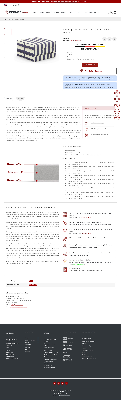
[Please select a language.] (6, 5)
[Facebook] (10, 5)
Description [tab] (9, 99)
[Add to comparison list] (109, 39)
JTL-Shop (64, 393)
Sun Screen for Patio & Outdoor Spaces (49, 12)
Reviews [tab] (20, 99)
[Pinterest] (16, 5)
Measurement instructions (99, 134)
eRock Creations (65, 395)
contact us (110, 87)
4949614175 (92, 358)
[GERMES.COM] (12, 12)
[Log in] (111, 12)
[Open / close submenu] (38, 338)
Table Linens (75, 12)
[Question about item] (114, 39)
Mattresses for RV (92, 12)
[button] (7, 31)
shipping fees (67, 390)
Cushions (25, 12)
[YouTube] (13, 5)
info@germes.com (17, 305)
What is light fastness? (98, 129)
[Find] (107, 12)
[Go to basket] (115, 12)
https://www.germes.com (18, 307)
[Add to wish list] (104, 39)
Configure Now (90, 64)
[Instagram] (18, 5)
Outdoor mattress (76, 40)
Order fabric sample (97, 123)
